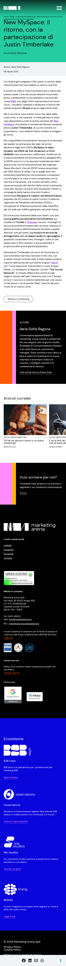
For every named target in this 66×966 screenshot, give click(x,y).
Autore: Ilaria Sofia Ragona (16, 67)
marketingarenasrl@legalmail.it (24, 623)
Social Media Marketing (25, 16)
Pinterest (32, 222)
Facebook (8, 553)
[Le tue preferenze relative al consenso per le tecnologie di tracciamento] (61, 961)
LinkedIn (8, 545)
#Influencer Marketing (18, 299)
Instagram (9, 549)
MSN (13, 101)
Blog (12, 16)
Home (6, 16)
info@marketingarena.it (20, 619)
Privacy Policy (12, 947)
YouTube (8, 558)
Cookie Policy (12, 949)
